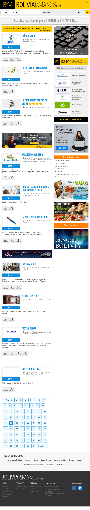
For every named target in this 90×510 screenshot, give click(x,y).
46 (39, 429)
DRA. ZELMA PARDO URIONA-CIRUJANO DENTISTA (36, 188)
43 (22, 429)
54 (39, 434)
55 (45, 434)
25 (11, 417)
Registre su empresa (52, 486)
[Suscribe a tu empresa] (27, 141)
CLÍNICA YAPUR (29, 35)
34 (17, 423)
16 (5, 411)
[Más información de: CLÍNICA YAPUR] (10, 39)
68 (28, 446)
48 (5, 434)
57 (11, 440)
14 (37, 406)
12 (26, 406)
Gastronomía (59, 177)
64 (5, 446)
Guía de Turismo (35, 486)
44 (28, 429)
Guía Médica (6, 489)
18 (17, 411)
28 (28, 417)
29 (34, 417)
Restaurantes (59, 171)
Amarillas (5, 486)
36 (28, 423)
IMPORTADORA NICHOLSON (35, 217)
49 (11, 434)
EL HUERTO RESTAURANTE (34, 68)
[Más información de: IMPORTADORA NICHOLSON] (10, 221)
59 (22, 440)
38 (39, 423)
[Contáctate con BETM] (71, 41)
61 (34, 440)
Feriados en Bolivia (22, 486)
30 (39, 417)
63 (45, 440)
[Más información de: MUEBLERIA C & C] (10, 300)
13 (32, 406)
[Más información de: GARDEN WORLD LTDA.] (10, 158)
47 (45, 429)
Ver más (11, 47)
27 (22, 417)
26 (17, 417)
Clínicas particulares (61, 166)
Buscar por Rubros (71, 225)
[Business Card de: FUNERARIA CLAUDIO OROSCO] (71, 79)
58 (17, 440)
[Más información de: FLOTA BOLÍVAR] (10, 332)
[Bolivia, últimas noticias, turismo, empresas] (22, 479)
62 (39, 440)
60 (28, 440)
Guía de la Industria (8, 492)
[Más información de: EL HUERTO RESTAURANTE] (10, 72)
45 (34, 429)
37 (34, 423)
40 (5, 429)
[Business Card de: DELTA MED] (71, 115)
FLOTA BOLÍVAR (29, 328)
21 (34, 411)
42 (17, 429)
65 (11, 446)
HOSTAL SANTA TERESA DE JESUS (34, 102)
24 (5, 417)
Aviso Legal (48, 495)
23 (45, 411)
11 (20, 406)
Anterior (8, 400)
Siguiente (42, 446)
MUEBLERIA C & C (30, 296)
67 (22, 446)
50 (17, 434)
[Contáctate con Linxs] (71, 138)
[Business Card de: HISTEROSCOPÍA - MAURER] (71, 86)
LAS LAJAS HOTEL (30, 264)
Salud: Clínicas (60, 169)
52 (28, 434)
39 (45, 423)
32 (5, 423)
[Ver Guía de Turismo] (71, 239)
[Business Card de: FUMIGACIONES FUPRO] (71, 108)
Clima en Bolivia (21, 489)
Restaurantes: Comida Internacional (66, 174)
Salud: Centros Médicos (62, 161)
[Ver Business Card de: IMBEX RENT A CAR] (27, 254)
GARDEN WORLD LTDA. (32, 154)
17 (11, 411)
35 (22, 423)
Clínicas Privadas (60, 163)
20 (28, 411)
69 (34, 446)
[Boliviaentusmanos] (7, 4)
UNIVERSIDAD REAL (31, 368)
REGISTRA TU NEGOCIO (71, 119)
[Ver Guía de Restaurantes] (71, 212)
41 (11, 429)
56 (5, 440)
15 (43, 406)
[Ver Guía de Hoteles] (71, 190)
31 (45, 417)
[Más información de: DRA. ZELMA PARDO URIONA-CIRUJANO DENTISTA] (10, 190)
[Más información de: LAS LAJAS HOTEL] (10, 267)
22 (39, 411)
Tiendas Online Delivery (6, 495)
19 (22, 411)
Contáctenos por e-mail (52, 489)
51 (22, 434)
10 (15, 406)
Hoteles (32, 489)
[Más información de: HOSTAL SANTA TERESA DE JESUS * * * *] (10, 104)
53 (34, 434)
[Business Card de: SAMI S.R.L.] (71, 93)
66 (17, 446)
